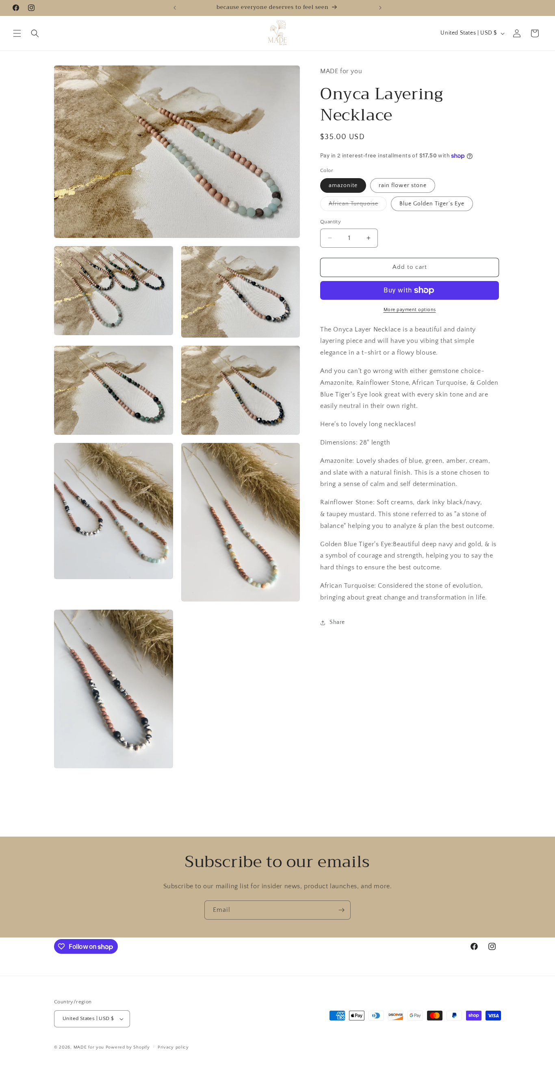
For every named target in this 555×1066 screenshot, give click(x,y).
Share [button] (337, 622)
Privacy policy (173, 1046)
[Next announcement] (380, 7)
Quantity (330, 222)
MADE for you (89, 1047)
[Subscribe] (341, 910)
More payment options (410, 309)
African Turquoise (358, 205)
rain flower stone (403, 185)
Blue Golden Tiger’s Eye (431, 204)
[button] (17, 33)
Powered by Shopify (128, 1047)
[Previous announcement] (175, 7)
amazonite (343, 185)
